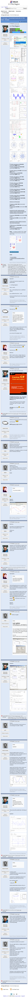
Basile (5, 472)
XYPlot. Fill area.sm (14, 183)
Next (16, 15)
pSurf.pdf (12, 218)
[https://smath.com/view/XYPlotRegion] (15, 32)
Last (18, 15)
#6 (10, 417)
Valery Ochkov (15, 269)
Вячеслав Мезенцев (5, 35)
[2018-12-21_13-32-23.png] (18, 47)
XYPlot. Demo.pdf (14, 173)
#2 (10, 276)
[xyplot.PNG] (18, 786)
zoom (9, 273)
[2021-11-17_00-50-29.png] (18, 161)
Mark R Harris (15, 265)
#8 (10, 463)
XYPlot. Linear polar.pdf (15, 198)
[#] (15, 29)
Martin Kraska (10, 271)
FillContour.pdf (14, 227)
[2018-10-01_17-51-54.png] (18, 139)
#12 (10, 571)
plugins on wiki (15, 424)
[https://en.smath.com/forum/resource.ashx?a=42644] (13, 242)
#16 (10, 741)
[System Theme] (17, 994)
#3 (10, 306)
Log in (2, 7)
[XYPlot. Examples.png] (18, 86)
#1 (10, 23)
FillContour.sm (14, 225)
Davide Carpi (18, 270)
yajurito (9, 272)
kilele (5, 451)
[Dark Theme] (14, 994)
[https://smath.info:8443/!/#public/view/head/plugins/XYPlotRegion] (23, 32)
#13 (10, 611)
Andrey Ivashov (19, 272)
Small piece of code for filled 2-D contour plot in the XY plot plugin (18, 222)
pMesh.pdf (13, 206)
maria (17, 273)
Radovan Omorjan (16, 266)
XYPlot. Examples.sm (15, 164)
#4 (10, 343)
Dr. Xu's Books (13, 257)
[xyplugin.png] (18, 514)
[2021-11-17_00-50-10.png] (18, 151)
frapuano (20, 264)
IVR (19, 271)
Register (6, 7)
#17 (10, 795)
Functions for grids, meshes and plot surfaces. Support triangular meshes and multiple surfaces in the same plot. (18, 212)
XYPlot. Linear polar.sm (15, 195)
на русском (17, 996)
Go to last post (24, 21)
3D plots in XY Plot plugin (15, 201)
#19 (10, 914)
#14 (10, 661)
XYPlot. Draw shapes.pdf (16, 191)
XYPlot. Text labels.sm (15, 176)
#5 (10, 368)
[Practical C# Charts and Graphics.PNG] (18, 394)
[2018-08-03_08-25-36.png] (18, 119)
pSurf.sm (12, 215)
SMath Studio (11, 11)
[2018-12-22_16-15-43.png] (18, 100)
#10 (10, 522)
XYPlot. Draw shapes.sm (15, 189)
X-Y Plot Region (5, 12)
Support (23, 996)
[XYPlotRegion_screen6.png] (18, 850)
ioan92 (17, 268)
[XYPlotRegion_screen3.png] (18, 689)
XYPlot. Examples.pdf (15, 166)
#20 (10, 939)
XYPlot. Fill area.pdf (14, 185)
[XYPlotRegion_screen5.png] (18, 832)
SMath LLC (5, 996)
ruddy (24, 268)
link (13, 399)
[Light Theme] (11, 994)
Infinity (9, 268)
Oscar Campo (10, 264)
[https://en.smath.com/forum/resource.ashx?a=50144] (19, 242)
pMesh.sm (13, 204)
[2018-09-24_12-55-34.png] (18, 62)
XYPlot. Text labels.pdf (15, 179)
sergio (25, 265)
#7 (10, 442)
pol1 (5, 730)
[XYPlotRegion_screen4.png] (18, 711)
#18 (10, 859)
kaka (5, 620)
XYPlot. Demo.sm (14, 170)
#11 (10, 543)
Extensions (18, 11)
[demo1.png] (18, 902)
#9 (10, 485)
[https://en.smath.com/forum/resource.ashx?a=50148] (13, 249)
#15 (10, 721)
